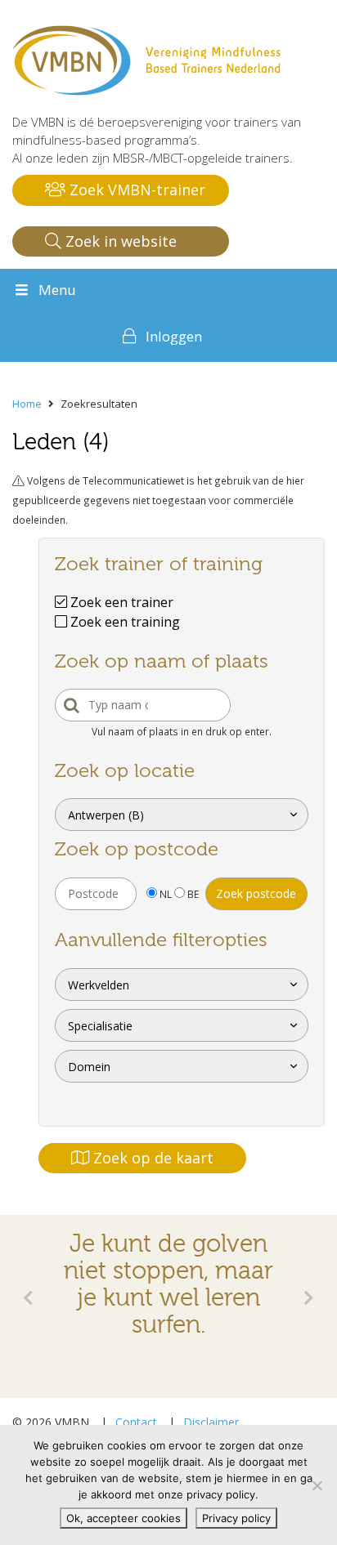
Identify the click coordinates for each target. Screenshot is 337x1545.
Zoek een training (123, 622)
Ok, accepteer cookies (123, 1518)
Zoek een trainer (120, 602)
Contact (136, 1422)
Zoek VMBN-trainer (135, 189)
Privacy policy (236, 1518)
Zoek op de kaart (151, 1158)
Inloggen (174, 336)
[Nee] (316, 1485)
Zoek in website (119, 241)
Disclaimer (211, 1422)
